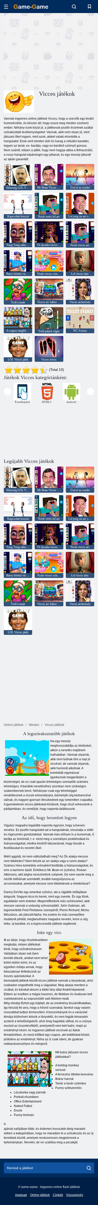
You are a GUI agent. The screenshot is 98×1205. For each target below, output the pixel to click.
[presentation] (7, 391)
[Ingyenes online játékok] (30, 7)
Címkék (58, 1195)
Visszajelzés (74, 1195)
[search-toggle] (74, 6)
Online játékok (40, 1195)
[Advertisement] (46, 51)
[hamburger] (6, 6)
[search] (88, 1167)
